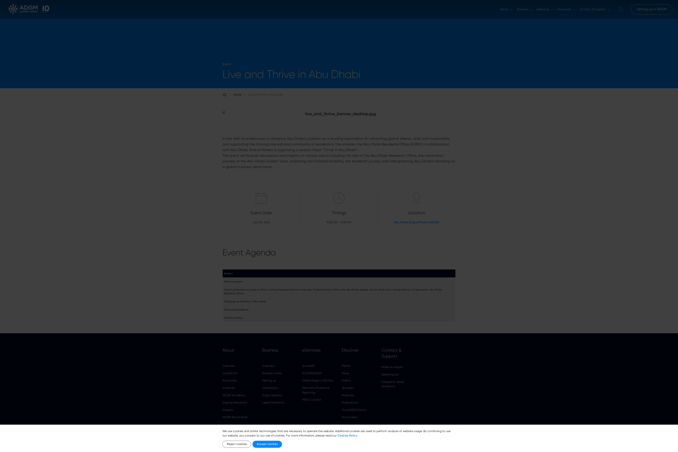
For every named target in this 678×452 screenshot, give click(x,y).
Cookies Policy (347, 435)
